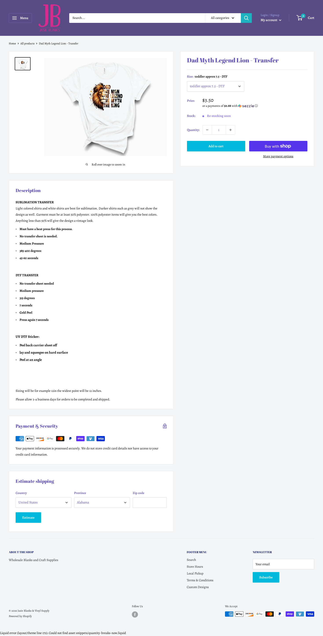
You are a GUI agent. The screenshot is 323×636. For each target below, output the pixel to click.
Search (191, 560)
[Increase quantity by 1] (230, 129)
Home (12, 43)
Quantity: (193, 130)
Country (21, 493)
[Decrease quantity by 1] (207, 129)
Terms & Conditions (200, 580)
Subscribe (266, 577)
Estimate (28, 517)
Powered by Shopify (20, 616)
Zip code (138, 493)
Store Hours (195, 566)
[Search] (246, 18)
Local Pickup (195, 573)
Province (80, 493)
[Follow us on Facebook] (135, 614)
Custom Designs (198, 587)
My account (269, 20)
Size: (207, 76)
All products (27, 43)
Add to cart (216, 146)
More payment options (278, 156)
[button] (255, 106)
